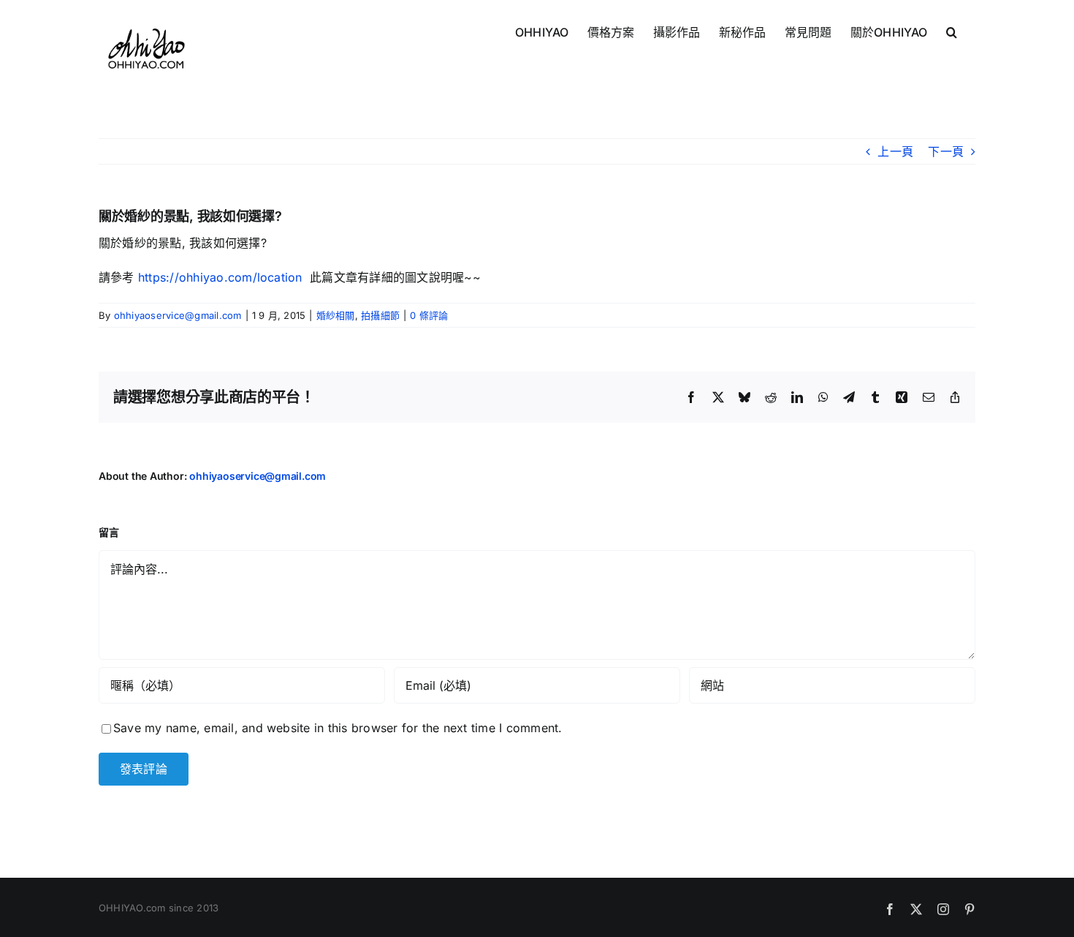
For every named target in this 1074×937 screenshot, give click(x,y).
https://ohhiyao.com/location (218, 277)
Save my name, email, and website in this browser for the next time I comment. (337, 727)
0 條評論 (429, 315)
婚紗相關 (335, 315)
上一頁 (895, 151)
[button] (951, 30)
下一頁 (946, 151)
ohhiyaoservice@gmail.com (178, 315)
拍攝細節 (380, 315)
